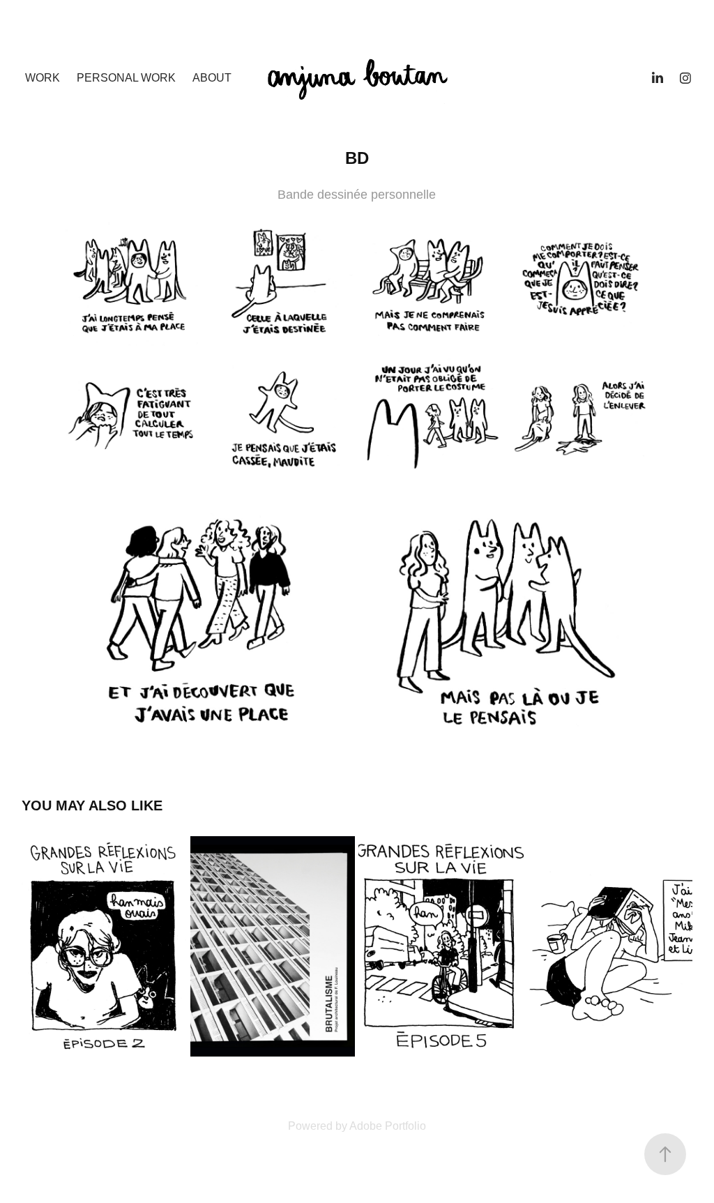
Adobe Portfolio (387, 1126)
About (211, 78)
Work (42, 78)
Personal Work (126, 78)
